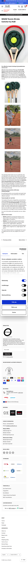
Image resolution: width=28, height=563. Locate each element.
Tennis (3, 520)
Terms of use (5, 541)
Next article (22, 240)
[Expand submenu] (2, 6)
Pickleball (4, 525)
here (3, 212)
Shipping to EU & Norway (16, 0)
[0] (25, 6)
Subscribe (7, 354)
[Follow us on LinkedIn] (13, 453)
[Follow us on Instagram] (7, 453)
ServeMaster (6, 493)
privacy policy (10, 356)
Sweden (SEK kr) (14, 554)
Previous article (7, 240)
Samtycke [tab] (5, 253)
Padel (3, 523)
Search (3, 537)
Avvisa (14, 312)
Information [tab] (14, 253)
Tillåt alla (14, 302)
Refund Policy (5, 544)
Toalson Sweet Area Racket (9, 495)
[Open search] (19, 6)
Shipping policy (5, 539)
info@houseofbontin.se (11, 425)
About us (4, 530)
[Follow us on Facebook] (4, 453)
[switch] (24, 285)
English (4, 554)
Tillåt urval (14, 307)
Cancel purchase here (7, 546)
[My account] (22, 6)
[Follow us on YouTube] (10, 453)
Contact (3, 533)
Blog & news (4, 535)
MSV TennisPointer (7, 497)
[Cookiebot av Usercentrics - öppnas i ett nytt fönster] (19, 249)
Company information (7, 548)
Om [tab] (23, 253)
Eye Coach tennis (7, 488)
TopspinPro (5, 490)
